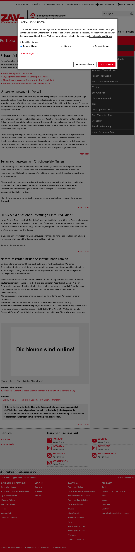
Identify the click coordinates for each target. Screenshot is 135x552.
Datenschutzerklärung (102, 36)
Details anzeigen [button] (27, 54)
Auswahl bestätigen (85, 64)
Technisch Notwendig (31, 46)
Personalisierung (102, 46)
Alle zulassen (107, 64)
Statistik (67, 46)
